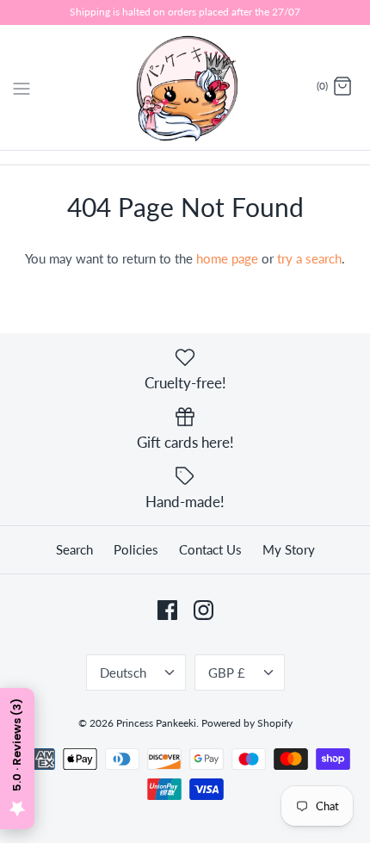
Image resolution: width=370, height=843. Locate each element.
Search (74, 549)
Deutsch (123, 672)
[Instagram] (203, 610)
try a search (309, 258)
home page (227, 258)
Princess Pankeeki (156, 722)
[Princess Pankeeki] (185, 87)
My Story (288, 549)
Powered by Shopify (247, 722)
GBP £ (226, 672)
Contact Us (210, 549)
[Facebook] (167, 610)
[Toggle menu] (21, 86)
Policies (136, 549)
